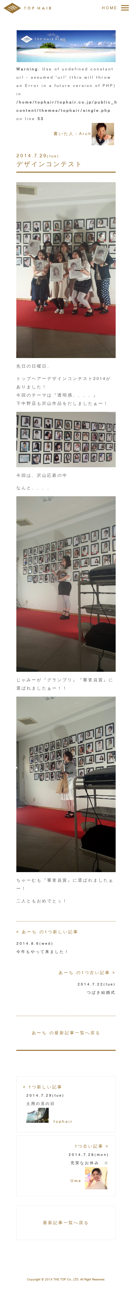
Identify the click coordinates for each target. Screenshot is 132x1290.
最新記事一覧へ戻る (66, 1222)
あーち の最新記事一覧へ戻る (66, 1033)
